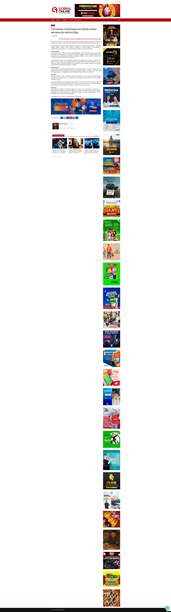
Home (53, 20)
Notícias (52, 25)
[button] (167, 608)
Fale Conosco (78, 20)
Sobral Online (61, 96)
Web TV (71, 20)
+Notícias (58, 20)
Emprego (65, 20)
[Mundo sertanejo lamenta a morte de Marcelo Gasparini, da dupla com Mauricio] (75, 143)
